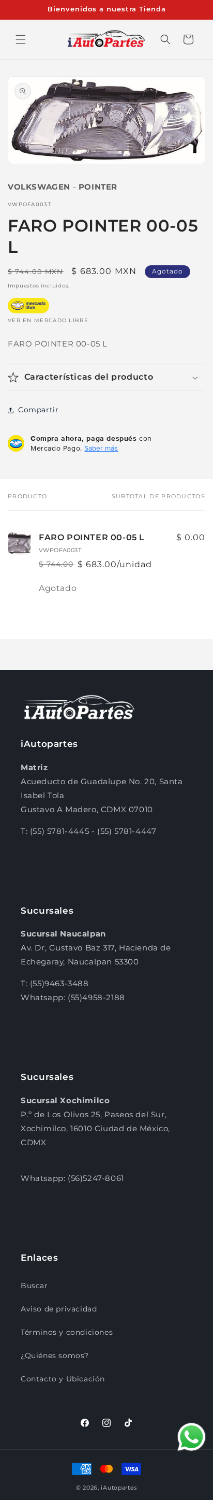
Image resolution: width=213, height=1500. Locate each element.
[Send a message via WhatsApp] (191, 1437)
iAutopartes (119, 1487)
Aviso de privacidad (59, 1309)
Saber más (101, 448)
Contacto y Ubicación (63, 1378)
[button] (20, 39)
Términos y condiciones (67, 1332)
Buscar (34, 1285)
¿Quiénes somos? (55, 1355)
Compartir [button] (38, 409)
